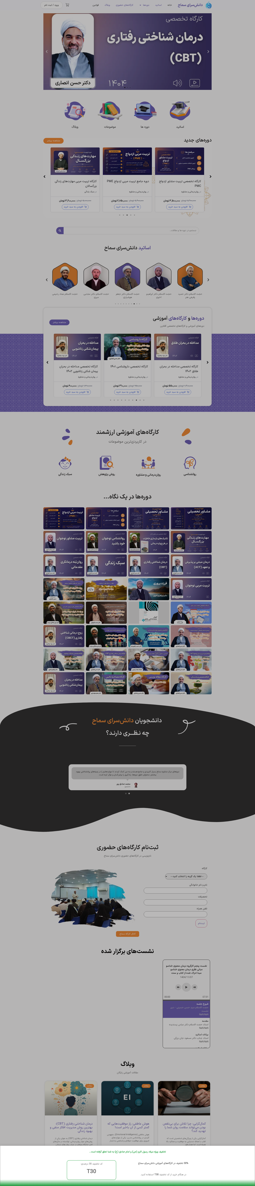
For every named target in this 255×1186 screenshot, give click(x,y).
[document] (127, 593)
